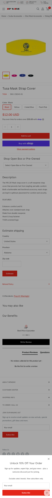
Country (5, 236)
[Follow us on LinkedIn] (27, 454)
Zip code (5, 259)
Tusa (4, 94)
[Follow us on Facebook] (4, 454)
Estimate (10, 273)
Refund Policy (7, 284)
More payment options (26, 149)
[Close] (49, 458)
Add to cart (26, 136)
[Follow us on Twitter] (8, 454)
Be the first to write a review (26, 366)
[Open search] (38, 9)
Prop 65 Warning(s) (21, 296)
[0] (47, 8)
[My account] (42, 9)
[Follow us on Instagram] (13, 454)
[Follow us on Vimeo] (22, 454)
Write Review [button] (26, 342)
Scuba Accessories (15, 16)
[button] (26, 365)
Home (3, 16)
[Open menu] (3, 9)
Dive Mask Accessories (33, 16)
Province (6, 247)
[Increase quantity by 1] (17, 126)
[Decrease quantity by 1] (5, 126)
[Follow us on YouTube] (18, 454)
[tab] (30, 353)
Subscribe (26, 493)
